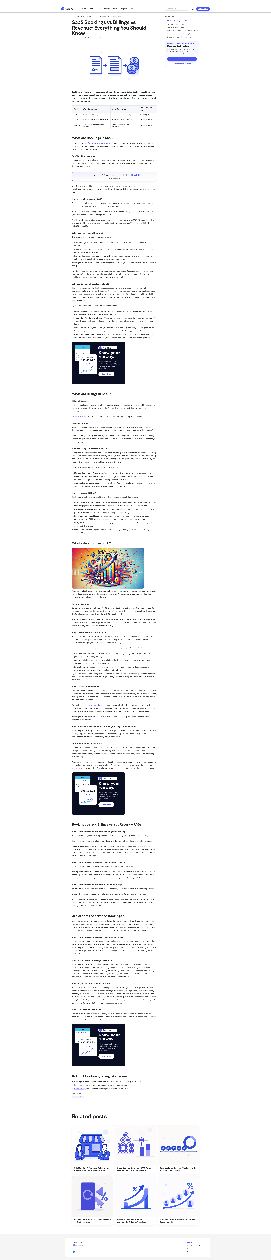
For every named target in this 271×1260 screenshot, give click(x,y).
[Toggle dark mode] (193, 9)
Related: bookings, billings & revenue (179, 37)
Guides (98, 9)
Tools (115, 9)
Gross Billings (80, 1088)
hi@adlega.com (78, 1245)
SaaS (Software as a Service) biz (97, 143)
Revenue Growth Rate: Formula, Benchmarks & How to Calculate (131, 1220)
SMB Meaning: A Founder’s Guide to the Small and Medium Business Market (91, 1169)
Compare (123, 9)
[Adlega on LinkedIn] (74, 1252)
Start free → (203, 9)
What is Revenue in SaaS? (175, 27)
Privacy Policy (192, 1249)
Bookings (78, 1085)
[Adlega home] (71, 8)
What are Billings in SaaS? (175, 24)
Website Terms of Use (195, 1246)
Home (84, 9)
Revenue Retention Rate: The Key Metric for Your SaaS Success (178, 1169)
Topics (106, 9)
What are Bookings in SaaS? (177, 21)
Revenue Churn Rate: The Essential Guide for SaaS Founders (92, 1220)
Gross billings (77, 416)
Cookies (190, 1252)
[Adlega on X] (77, 1252)
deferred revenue (98, 705)
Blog (91, 9)
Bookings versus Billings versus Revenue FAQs (182, 31)
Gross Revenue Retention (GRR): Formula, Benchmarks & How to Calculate (135, 1169)
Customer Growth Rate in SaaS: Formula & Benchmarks (178, 1220)
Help (131, 9)
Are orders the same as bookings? (178, 34)
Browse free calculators (182, 64)
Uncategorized (78, 1097)
